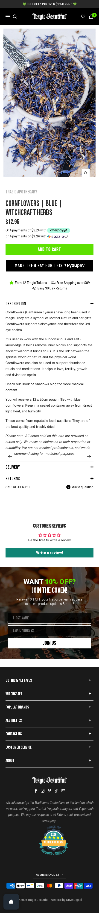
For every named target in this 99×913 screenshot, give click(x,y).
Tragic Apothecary (21, 192)
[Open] (11, 902)
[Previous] (10, 457)
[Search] (15, 17)
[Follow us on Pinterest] (49, 791)
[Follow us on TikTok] (56, 791)
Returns (13, 478)
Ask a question (82, 487)
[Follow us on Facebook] (35, 791)
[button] (49, 236)
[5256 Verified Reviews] (49, 828)
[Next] (89, 457)
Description (16, 304)
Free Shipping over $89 (73, 283)
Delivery (13, 467)
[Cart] (91, 17)
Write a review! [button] (49, 553)
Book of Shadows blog (39, 384)
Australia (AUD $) (47, 874)
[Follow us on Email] (63, 791)
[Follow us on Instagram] (42, 791)
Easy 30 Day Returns (52, 288)
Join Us (49, 643)
